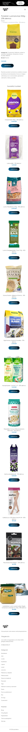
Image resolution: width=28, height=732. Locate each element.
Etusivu (3, 20)
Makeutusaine (4, 675)
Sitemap (3, 721)
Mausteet (3, 681)
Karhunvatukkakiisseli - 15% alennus (14, 474)
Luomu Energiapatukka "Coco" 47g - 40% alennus (14, 251)
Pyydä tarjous (20, 3)
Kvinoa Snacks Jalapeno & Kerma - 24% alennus (14, 296)
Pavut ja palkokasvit (6, 692)
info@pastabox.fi (5, 645)
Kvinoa (21, 54)
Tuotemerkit (11, 52)
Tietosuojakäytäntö (6, 718)
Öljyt (2, 683)
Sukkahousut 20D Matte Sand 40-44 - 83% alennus (14, 518)
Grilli (2, 656)
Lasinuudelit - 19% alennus (14, 163)
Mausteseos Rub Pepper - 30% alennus (14, 562)
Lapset (3, 664)
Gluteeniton (16, 54)
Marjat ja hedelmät (6, 678)
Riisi (2, 695)
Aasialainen (9, 54)
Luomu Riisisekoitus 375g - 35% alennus (14, 207)
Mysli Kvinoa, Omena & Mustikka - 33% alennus (14, 341)
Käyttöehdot (4, 715)
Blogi (2, 710)
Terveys (3, 697)
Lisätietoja (7, 65)
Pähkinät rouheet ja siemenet (8, 686)
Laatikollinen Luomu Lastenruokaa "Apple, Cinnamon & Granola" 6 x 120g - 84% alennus (14, 606)
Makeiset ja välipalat (6, 672)
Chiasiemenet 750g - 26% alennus (14, 120)
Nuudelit (3, 55)
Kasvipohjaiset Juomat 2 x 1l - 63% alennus (14, 385)
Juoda (2, 659)
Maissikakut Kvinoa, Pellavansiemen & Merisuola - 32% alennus (14, 429)
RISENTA (8, 55)
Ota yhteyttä (4, 713)
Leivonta (3, 670)
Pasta (2, 689)
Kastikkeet (4, 661)
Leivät (2, 667)
